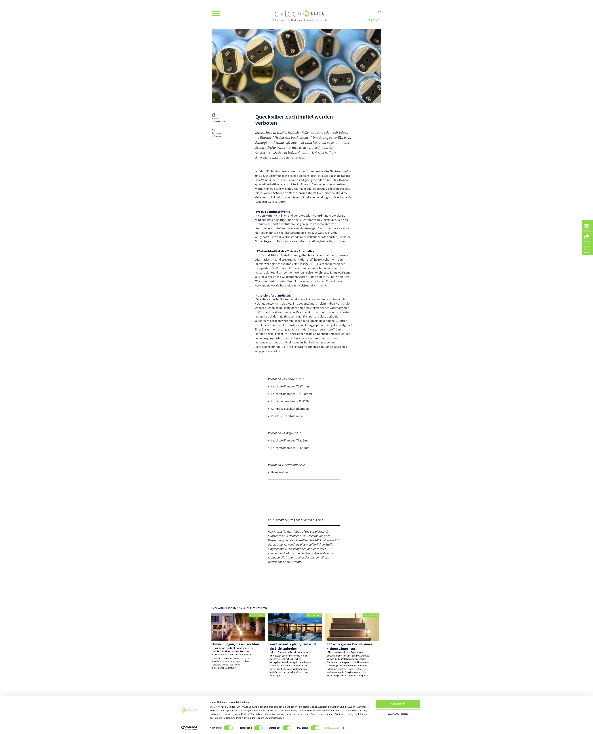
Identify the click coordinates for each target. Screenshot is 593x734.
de (369, 20)
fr (374, 20)
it (379, 20)
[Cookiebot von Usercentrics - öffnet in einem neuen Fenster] (189, 728)
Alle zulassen (398, 703)
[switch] (258, 727)
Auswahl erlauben (398, 714)
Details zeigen (332, 728)
